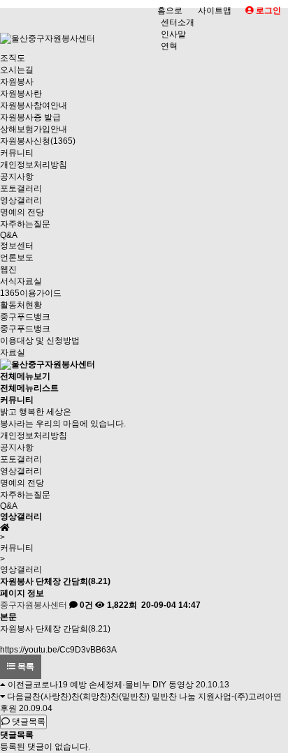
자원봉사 (17, 82)
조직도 (12, 58)
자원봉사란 (21, 93)
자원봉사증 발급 (30, 117)
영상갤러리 (21, 200)
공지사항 (17, 176)
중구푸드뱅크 (25, 317)
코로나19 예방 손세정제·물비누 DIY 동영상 (113, 684)
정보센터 (17, 246)
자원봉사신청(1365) (37, 141)
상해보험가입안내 (33, 129)
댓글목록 (27, 721)
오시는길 (17, 70)
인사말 (173, 34)
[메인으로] (47, 364)
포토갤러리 (21, 188)
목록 (24, 666)
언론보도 (17, 257)
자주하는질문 (25, 224)
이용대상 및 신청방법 (40, 340)
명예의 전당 (22, 212)
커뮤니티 (17, 153)
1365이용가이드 (31, 293)
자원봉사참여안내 (33, 105)
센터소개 (177, 22)
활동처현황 (21, 305)
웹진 (8, 269)
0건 (85, 605)
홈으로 (169, 10)
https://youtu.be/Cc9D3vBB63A (58, 650)
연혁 (169, 46)
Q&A (8, 235)
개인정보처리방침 (33, 165)
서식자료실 (21, 281)
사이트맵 (214, 10)
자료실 (12, 352)
